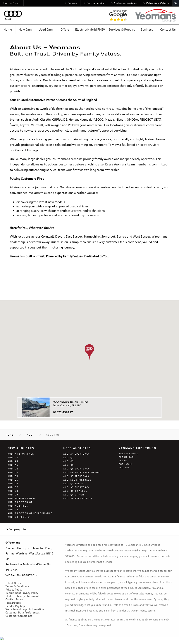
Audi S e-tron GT (19, 517)
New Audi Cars (21, 448)
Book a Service (96, 3)
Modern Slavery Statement (22, 596)
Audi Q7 (13, 487)
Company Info (17, 529)
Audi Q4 (13, 476)
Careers (72, 3)
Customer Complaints (18, 615)
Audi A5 (13, 461)
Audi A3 (13, 457)
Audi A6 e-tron (18, 506)
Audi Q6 (13, 483)
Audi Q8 (13, 491)
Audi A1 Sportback (21, 454)
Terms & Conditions (17, 586)
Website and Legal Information (24, 609)
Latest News (13, 583)
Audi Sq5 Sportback (77, 480)
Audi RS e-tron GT (20, 502)
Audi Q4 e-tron (73, 494)
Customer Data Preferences (22, 612)
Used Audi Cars (77, 448)
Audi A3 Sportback (76, 487)
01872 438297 (63, 412)
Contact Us (23, 150)
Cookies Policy (14, 599)
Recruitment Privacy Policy (21, 592)
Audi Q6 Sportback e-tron (81, 472)
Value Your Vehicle (157, 3)
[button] (89, 352)
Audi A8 (13, 509)
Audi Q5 (13, 480)
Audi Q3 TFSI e (73, 483)
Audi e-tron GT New (21, 498)
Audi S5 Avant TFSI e (77, 498)
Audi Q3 (13, 472)
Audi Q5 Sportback (76, 468)
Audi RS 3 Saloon (75, 491)
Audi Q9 (13, 494)
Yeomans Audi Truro (137, 448)
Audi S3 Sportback (76, 476)
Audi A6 (13, 465)
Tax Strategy (13, 602)
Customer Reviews (125, 3)
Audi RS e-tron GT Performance (30, 513)
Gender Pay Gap (15, 606)
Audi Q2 (13, 468)
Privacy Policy (13, 589)
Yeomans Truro (70, 402)
